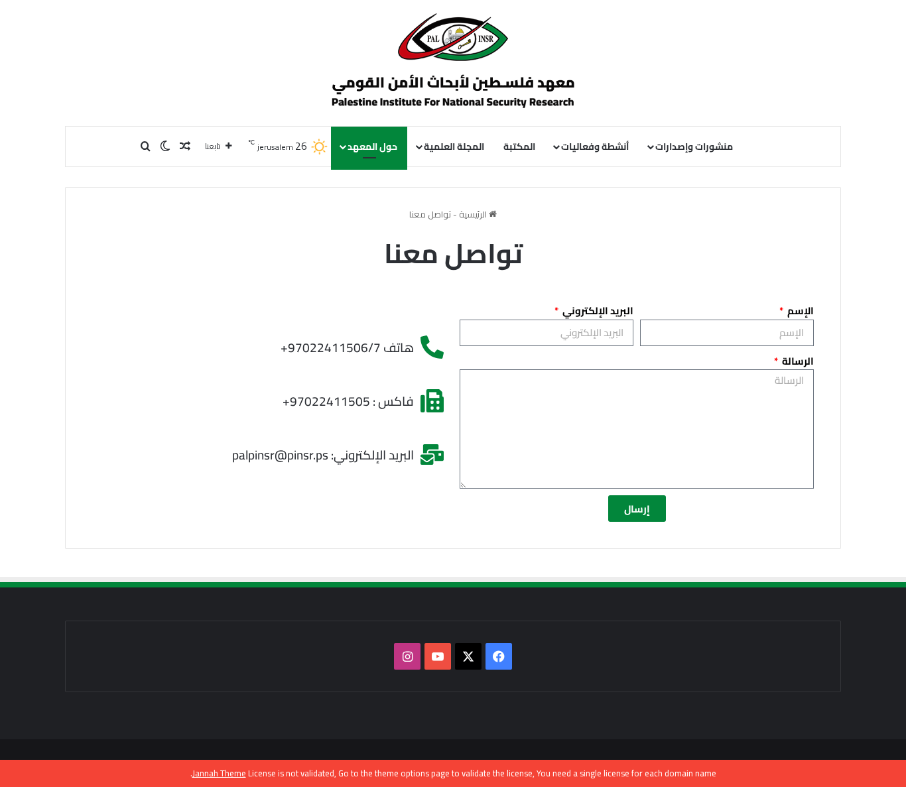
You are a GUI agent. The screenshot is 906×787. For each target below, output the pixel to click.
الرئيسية (474, 214)
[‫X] (468, 656)
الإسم (799, 311)
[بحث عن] (145, 146)
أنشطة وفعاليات (595, 146)
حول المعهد (372, 146)
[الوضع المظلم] (165, 146)
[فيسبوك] (498, 656)
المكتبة (519, 146)
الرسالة (797, 361)
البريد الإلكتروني (596, 311)
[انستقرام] (407, 656)
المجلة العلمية (454, 146)
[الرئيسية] (762, 146)
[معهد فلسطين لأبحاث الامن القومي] (453, 63)
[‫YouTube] (437, 656)
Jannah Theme (219, 773)
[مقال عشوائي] (185, 146)
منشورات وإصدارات (694, 146)
